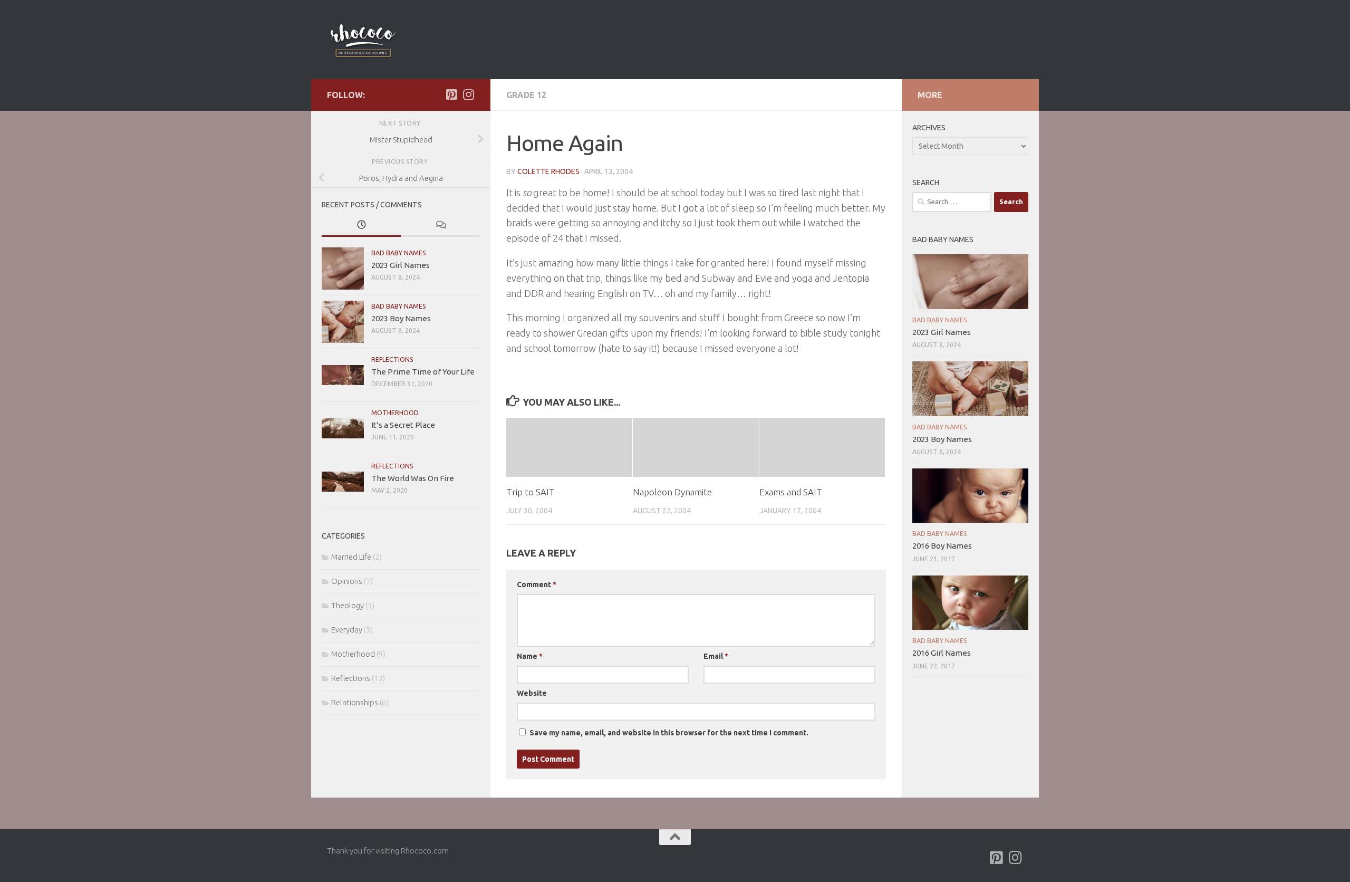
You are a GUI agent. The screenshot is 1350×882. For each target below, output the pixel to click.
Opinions (346, 581)
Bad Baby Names (398, 253)
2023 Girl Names (400, 265)
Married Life (351, 556)
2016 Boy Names (942, 545)
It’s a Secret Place (403, 424)
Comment (536, 584)
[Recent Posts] (361, 225)
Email (715, 656)
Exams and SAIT (790, 492)
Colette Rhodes (548, 171)
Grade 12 (526, 95)
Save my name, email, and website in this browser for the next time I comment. (668, 732)
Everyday (346, 629)
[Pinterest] (451, 94)
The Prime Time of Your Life (423, 371)
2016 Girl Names (941, 652)
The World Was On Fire (412, 478)
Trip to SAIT (530, 492)
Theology (347, 605)
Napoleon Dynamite (672, 492)
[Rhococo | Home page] (363, 39)
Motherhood (395, 412)
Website (532, 693)
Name (530, 656)
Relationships (354, 702)
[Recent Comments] (440, 225)
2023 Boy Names (401, 318)
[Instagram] (468, 94)
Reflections (392, 359)
